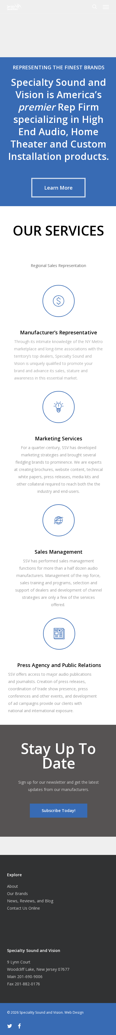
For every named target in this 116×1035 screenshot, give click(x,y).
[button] (106, 7)
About (12, 886)
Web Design (74, 1012)
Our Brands (17, 893)
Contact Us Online (23, 908)
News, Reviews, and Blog (30, 900)
